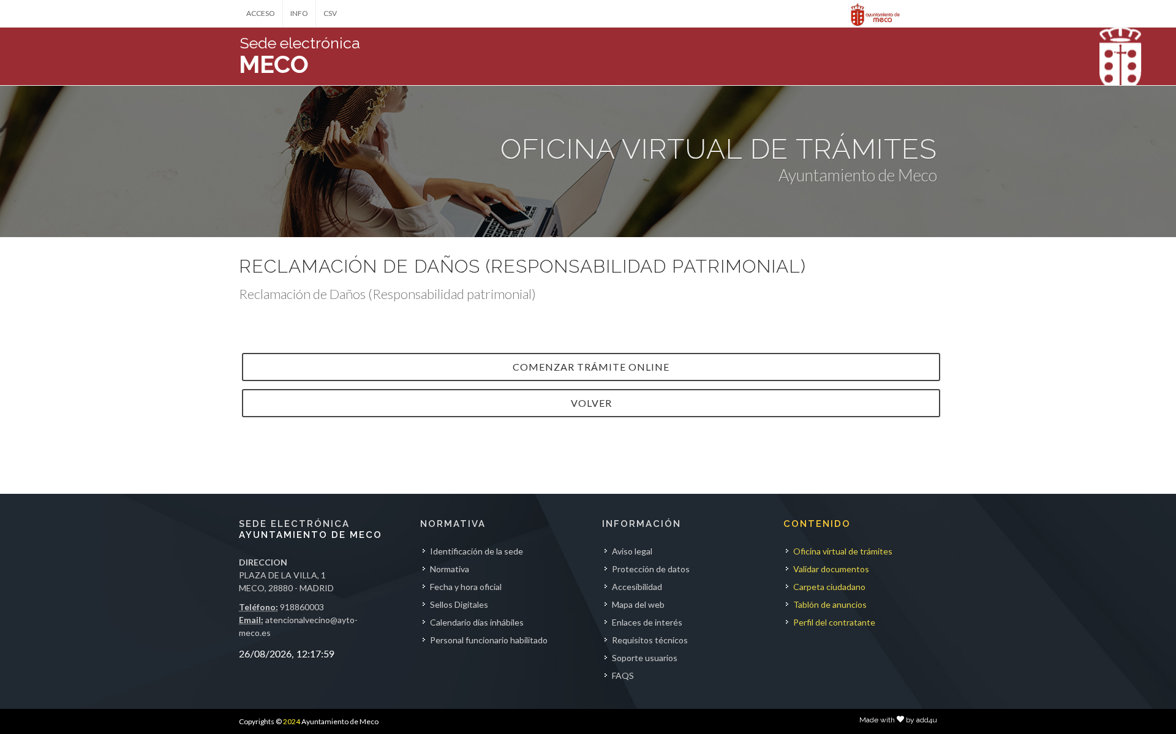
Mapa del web (638, 604)
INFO (299, 13)
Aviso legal (632, 551)
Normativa (449, 569)
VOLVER (591, 403)
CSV (330, 13)
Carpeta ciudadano (829, 586)
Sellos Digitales (459, 604)
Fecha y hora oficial (466, 586)
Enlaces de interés (647, 622)
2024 (291, 721)
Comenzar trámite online (591, 367)
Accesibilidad (637, 586)
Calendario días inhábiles (477, 622)
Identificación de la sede (476, 551)
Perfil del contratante (834, 622)
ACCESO (260, 13)
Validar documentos (831, 569)
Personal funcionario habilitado (489, 640)
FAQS (623, 675)
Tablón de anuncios (830, 604)
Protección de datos (651, 569)
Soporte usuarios (644, 658)
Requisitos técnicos (650, 640)
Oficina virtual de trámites (842, 551)
